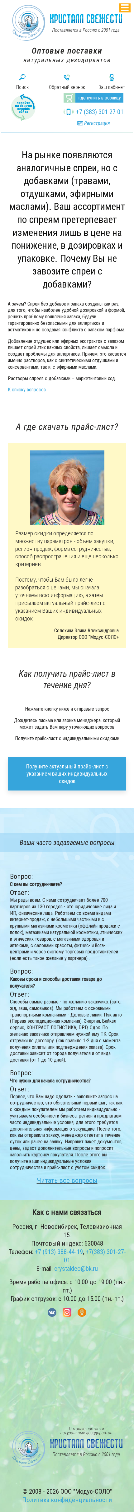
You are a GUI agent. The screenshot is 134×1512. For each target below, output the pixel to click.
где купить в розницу (100, 98)
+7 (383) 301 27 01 (99, 112)
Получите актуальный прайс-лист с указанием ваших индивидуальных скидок (67, 773)
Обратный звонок (67, 87)
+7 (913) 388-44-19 (59, 1252)
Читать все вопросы (67, 1180)
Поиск (22, 87)
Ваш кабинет (111, 87)
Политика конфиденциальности (67, 1500)
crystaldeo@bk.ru (76, 1268)
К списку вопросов (27, 390)
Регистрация (96, 123)
